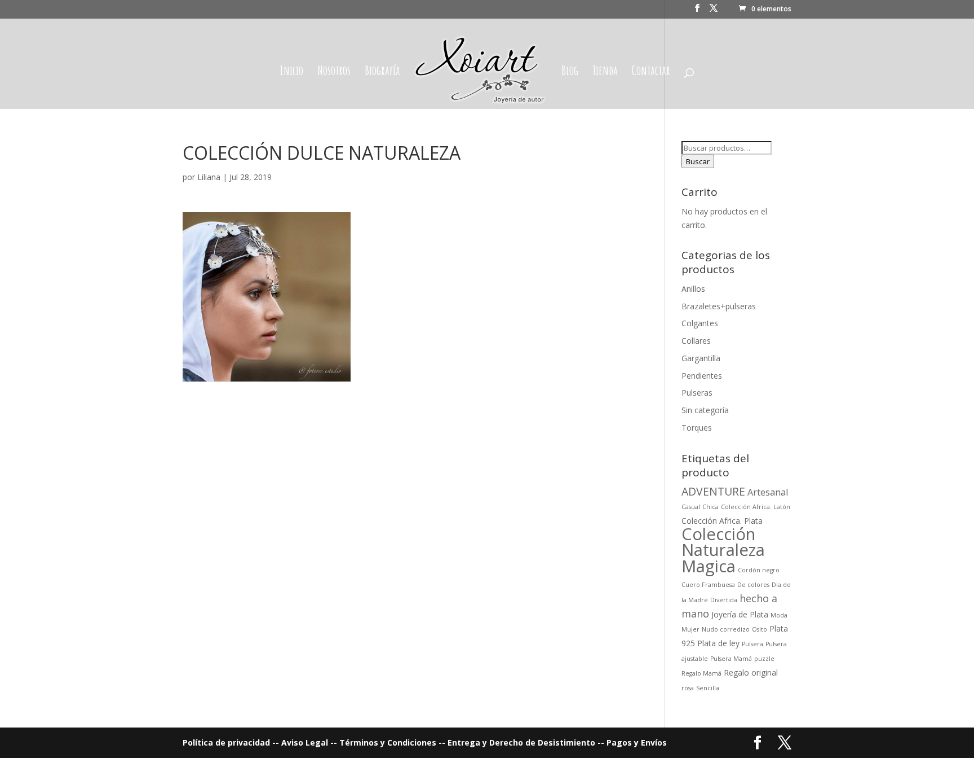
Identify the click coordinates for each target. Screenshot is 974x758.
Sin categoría (705, 410)
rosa (687, 688)
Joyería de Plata (739, 614)
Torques (696, 427)
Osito (759, 629)
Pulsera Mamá (731, 659)
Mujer (690, 629)
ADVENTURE (713, 491)
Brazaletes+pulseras (718, 306)
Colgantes (699, 323)
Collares (696, 340)
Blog (569, 72)
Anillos (693, 288)
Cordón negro (759, 570)
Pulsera (752, 644)
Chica (710, 507)
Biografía (382, 72)
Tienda (605, 72)
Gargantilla (700, 358)
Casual (690, 507)
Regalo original (751, 672)
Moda (779, 615)
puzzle (764, 659)
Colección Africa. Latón (755, 507)
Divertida (723, 600)
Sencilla (707, 688)
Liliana (208, 177)
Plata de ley (718, 643)
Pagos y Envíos (636, 742)
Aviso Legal (304, 742)
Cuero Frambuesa (708, 585)
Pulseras (696, 392)
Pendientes (701, 375)
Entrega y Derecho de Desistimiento (521, 742)
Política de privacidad (227, 742)
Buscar (698, 161)
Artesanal (767, 492)
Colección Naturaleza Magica (723, 550)
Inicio (291, 72)
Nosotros (334, 72)
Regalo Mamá (701, 673)
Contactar (651, 72)
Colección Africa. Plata (722, 520)
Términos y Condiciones (389, 742)
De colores (753, 585)
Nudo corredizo (726, 629)
